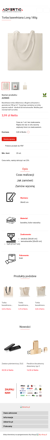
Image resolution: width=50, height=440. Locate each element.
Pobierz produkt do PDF (14, 146)
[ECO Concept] (45, 95)
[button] (25, 413)
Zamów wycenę (9, 139)
